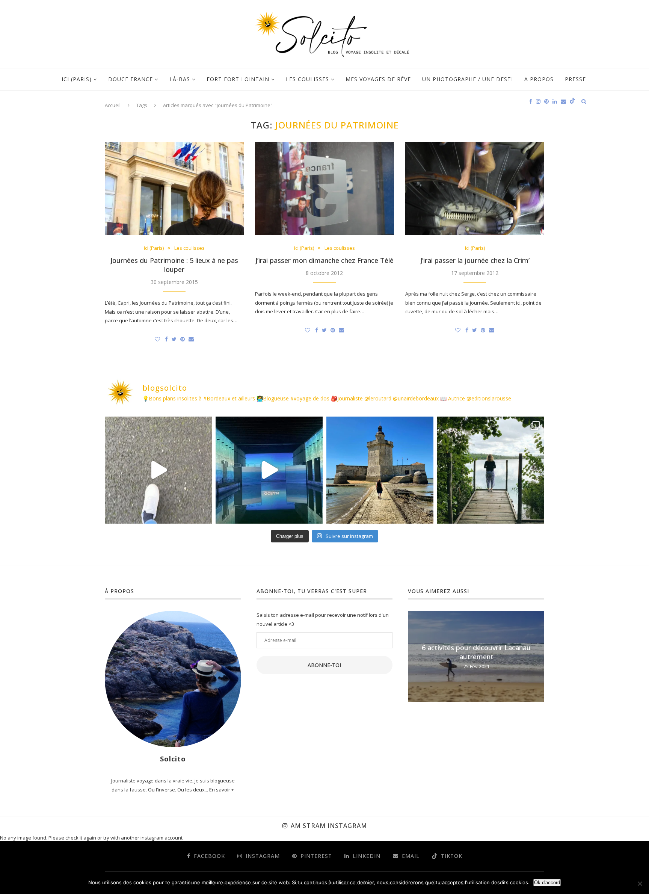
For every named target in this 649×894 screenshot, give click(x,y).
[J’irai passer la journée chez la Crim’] (474, 188)
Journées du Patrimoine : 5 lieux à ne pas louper (174, 265)
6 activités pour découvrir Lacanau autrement (476, 652)
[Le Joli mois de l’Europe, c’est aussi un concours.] (490, 470)
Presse (575, 79)
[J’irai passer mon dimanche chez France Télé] (324, 188)
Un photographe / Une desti (467, 79)
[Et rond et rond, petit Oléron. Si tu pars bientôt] (379, 470)
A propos (539, 79)
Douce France (130, 79)
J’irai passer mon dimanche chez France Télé (324, 260)
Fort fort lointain (238, 79)
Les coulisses (307, 79)
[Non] (639, 883)
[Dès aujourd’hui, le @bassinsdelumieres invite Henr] (158, 470)
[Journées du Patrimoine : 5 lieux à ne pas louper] (174, 188)
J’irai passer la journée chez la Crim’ (475, 260)
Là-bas (179, 79)
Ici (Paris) (77, 79)
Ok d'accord (547, 882)
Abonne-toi (324, 665)
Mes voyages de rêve (378, 79)
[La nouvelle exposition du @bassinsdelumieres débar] (269, 470)
